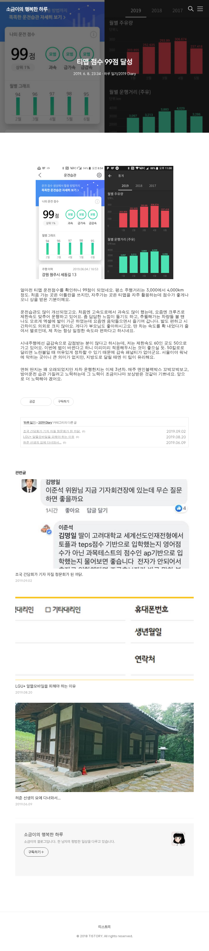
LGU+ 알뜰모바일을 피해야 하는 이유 (48, 437)
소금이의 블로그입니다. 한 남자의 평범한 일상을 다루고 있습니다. (69, 841)
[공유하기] (39, 401)
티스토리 (104, 927)
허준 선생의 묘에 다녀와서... (42, 442)
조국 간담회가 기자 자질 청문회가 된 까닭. (52, 431)
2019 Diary (45, 422)
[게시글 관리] (46, 401)
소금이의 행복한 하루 (27, 9)
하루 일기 (29, 422)
